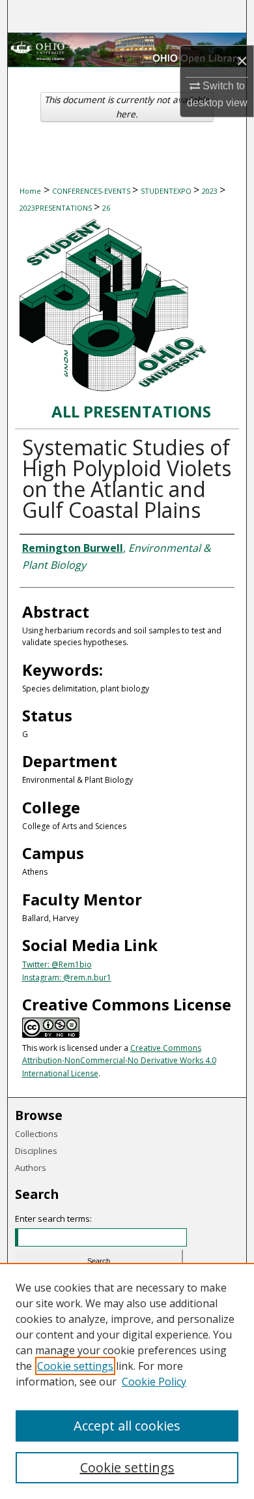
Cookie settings (75, 1366)
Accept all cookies (127, 1425)
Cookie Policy (154, 1381)
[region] (127, 1381)
